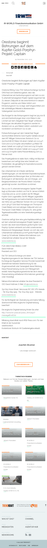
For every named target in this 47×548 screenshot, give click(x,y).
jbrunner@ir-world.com (28, 351)
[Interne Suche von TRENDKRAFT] (13, 3)
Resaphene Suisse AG (10, 398)
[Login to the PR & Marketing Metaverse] (44, 3)
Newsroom (23, 31)
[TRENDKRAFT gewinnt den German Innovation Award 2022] (33, 506)
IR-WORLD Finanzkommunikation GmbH (34, 443)
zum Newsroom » (24, 364)
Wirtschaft (9, 73)
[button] (12, 67)
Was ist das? (8, 519)
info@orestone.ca (31, 284)
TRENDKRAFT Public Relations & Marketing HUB (23, 3)
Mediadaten (7, 527)
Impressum (35, 545)
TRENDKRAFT (26, 542)
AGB (29, 545)
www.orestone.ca (9, 241)
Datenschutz (13, 545)
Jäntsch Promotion (33, 419)
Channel (29, 519)
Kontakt (30, 535)
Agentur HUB (31, 527)
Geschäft (9, 75)
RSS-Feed (26, 535)
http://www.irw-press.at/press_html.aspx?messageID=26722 (18, 314)
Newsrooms (8, 535)
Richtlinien (22, 545)
